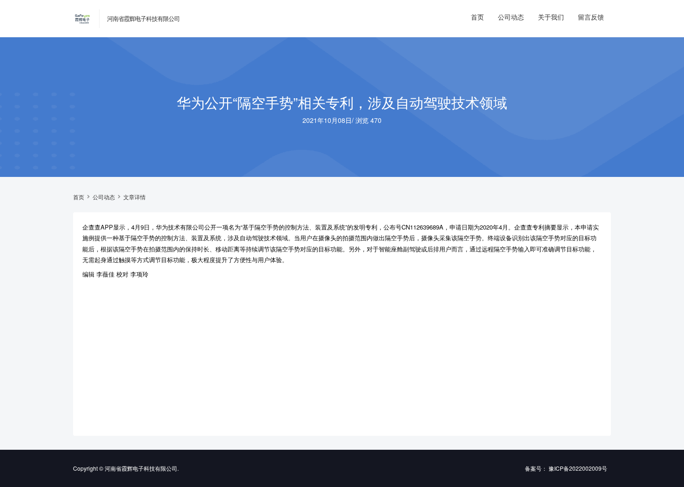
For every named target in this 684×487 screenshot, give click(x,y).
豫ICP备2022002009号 (578, 468)
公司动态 (511, 16)
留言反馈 (591, 16)
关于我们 (551, 16)
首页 (477, 16)
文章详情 (134, 197)
